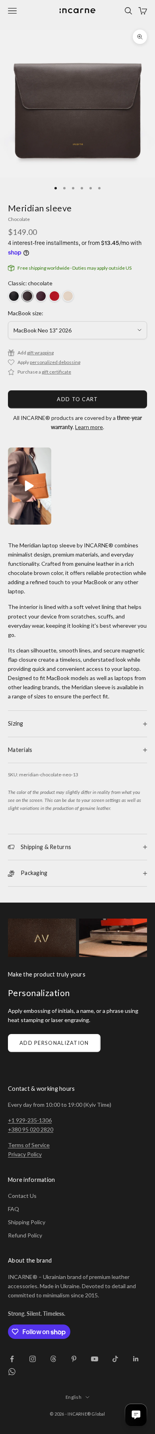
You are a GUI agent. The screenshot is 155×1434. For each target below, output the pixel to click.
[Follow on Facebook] (12, 1359)
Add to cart (77, 399)
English (73, 1397)
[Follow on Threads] (53, 1359)
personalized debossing (55, 362)
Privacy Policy (25, 1154)
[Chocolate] (27, 296)
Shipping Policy (26, 1222)
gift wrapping (40, 353)
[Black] (14, 296)
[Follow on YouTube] (95, 1359)
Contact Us (22, 1195)
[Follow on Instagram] (33, 1359)
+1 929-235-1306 (30, 1120)
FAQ (13, 1208)
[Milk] (68, 296)
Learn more (89, 427)
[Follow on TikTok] (115, 1359)
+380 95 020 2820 (30, 1129)
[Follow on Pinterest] (74, 1359)
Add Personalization (54, 1043)
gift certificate (56, 372)
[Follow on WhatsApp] (12, 1372)
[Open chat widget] (136, 1415)
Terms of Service (29, 1145)
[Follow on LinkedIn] (136, 1359)
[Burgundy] (41, 296)
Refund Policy (25, 1235)
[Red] (54, 296)
